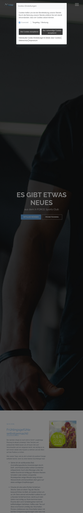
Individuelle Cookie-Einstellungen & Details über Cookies (40, 38)
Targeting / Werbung (40, 22)
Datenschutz (23, 40)
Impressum (33, 40)
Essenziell (24, 22)
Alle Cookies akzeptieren (29, 32)
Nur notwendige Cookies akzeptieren (52, 32)
